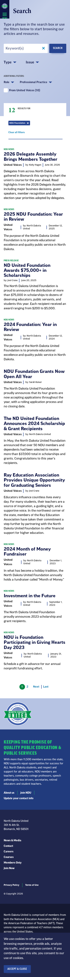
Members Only (12, 862)
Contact (8, 846)
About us (9, 793)
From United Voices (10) (24, 90)
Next (36, 686)
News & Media (12, 840)
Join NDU (25, 793)
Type (8, 62)
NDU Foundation (19, 123)
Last (46, 686)
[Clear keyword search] (43, 48)
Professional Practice (33, 82)
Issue (30, 62)
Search (58, 48)
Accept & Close (17, 969)
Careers (8, 851)
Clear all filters (16, 133)
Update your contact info (18, 798)
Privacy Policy (11, 885)
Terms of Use (31, 885)
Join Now (9, 868)
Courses (9, 857)
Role (6, 82)
